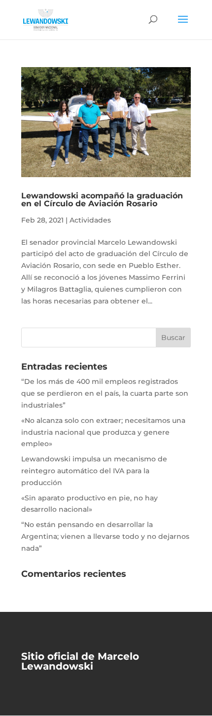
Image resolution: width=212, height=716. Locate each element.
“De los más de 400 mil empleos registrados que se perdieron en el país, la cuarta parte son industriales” (104, 393)
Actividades (90, 220)
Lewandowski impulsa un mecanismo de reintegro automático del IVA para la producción (94, 470)
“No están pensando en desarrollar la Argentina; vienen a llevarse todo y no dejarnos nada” (105, 536)
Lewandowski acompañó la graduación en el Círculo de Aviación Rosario (102, 199)
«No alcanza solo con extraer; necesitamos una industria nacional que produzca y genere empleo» (103, 432)
